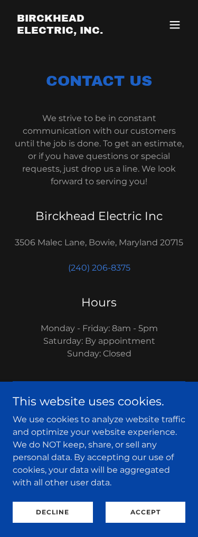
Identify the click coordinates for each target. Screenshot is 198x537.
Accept (145, 512)
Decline (52, 512)
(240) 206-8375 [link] (99, 268)
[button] (174, 24)
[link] (73, 31)
